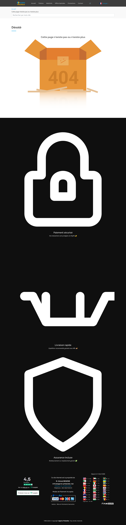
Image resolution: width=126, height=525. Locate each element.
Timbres (41, 3)
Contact (80, 3)
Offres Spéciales (60, 3)
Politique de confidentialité (63, 486)
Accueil (33, 3)
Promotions (71, 3)
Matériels (49, 3)
